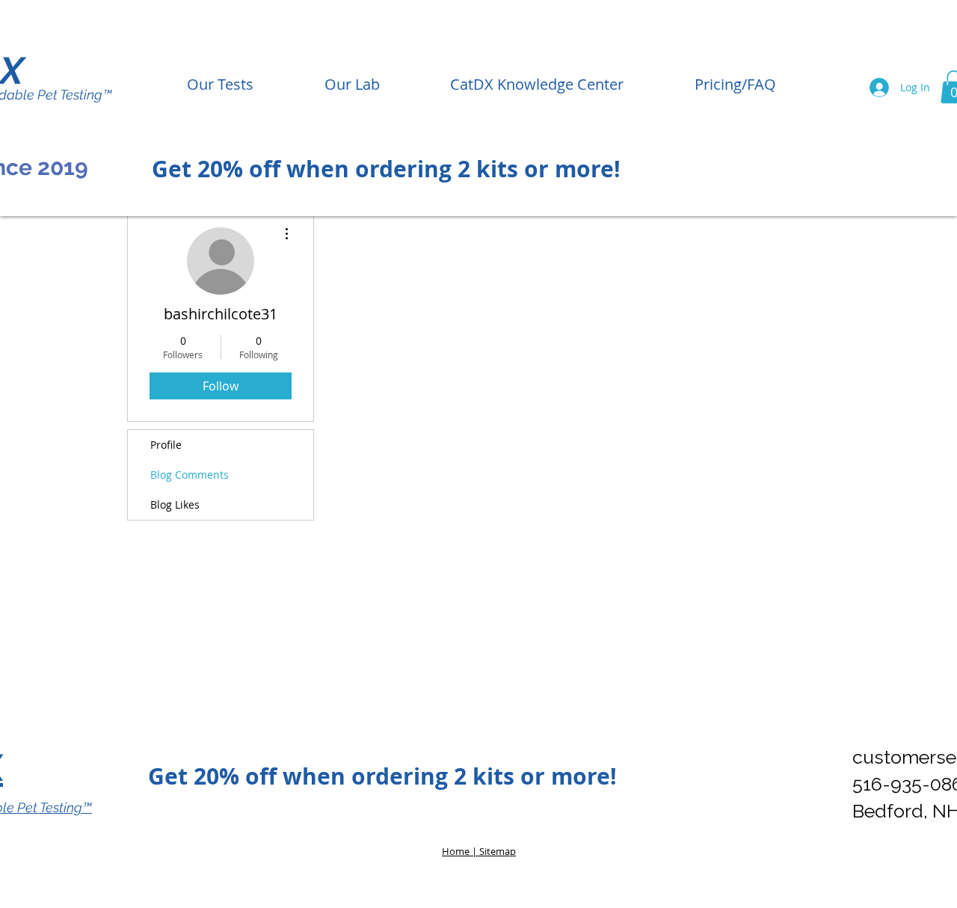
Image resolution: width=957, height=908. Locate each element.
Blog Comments (189, 474)
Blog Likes (175, 504)
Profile (166, 445)
